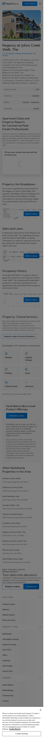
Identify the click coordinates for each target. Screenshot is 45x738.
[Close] (40, 710)
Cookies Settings (21, 734)
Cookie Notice (14, 729)
